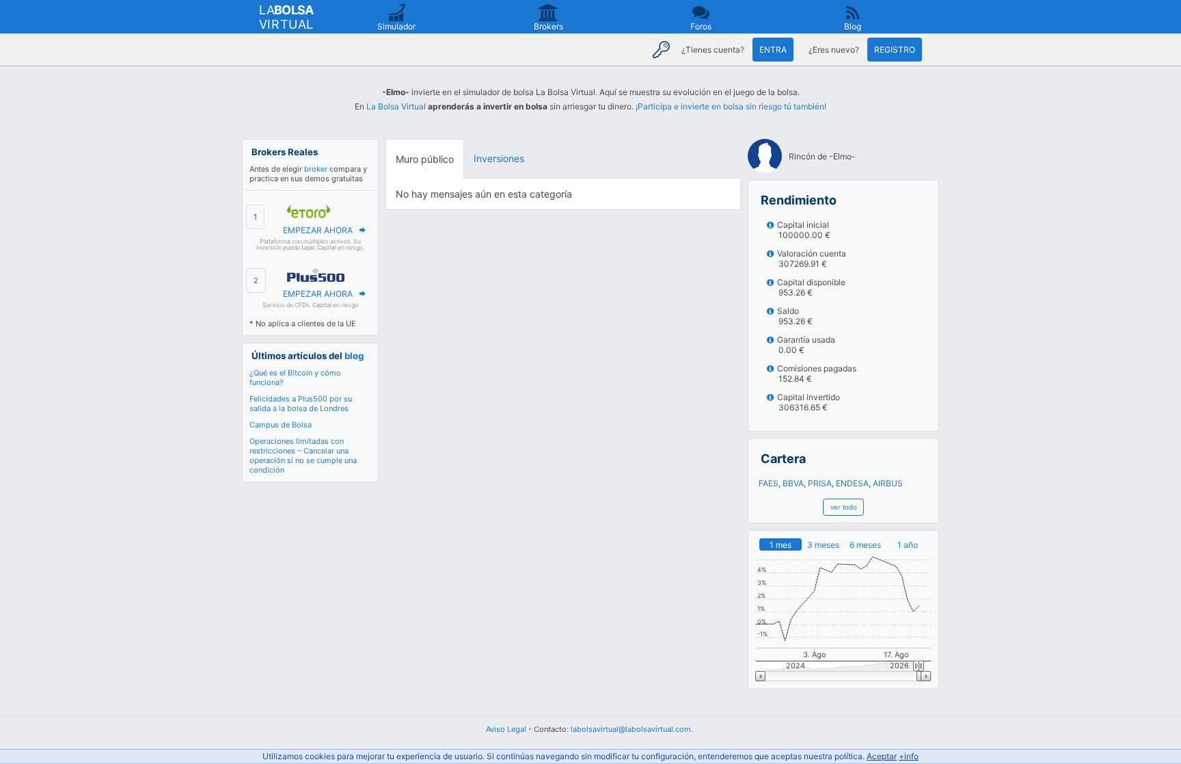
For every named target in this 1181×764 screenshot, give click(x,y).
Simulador (396, 26)
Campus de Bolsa (280, 425)
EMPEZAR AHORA (318, 230)
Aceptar (882, 756)
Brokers (548, 26)
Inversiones (499, 158)
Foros (700, 26)
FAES (768, 483)
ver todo (843, 507)
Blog (852, 26)
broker (315, 169)
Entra (773, 49)
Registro (894, 49)
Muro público (425, 159)
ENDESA (852, 483)
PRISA (820, 483)
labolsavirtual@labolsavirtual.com (631, 729)
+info (909, 756)
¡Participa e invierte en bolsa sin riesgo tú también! (731, 106)
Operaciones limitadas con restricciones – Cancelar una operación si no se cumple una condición (303, 455)
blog (354, 355)
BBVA (793, 483)
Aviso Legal (506, 729)
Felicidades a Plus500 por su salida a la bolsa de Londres (300, 403)
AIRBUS (888, 483)
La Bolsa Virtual (396, 106)
